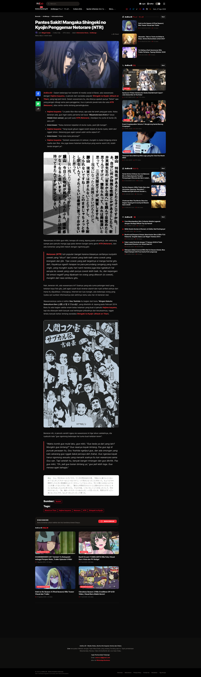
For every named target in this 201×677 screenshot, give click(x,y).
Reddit (58, 501)
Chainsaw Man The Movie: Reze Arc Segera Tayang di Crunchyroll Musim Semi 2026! (135, 203)
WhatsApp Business (103, 660)
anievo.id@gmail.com (102, 657)
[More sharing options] (38, 108)
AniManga (46, 16)
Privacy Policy (137, 672)
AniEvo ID (134, 17)
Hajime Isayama (57, 96)
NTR (112, 102)
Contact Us (146, 672)
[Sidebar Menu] (164, 4)
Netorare (48, 105)
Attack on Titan (101, 314)
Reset (117, 34)
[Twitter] (133, 9)
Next (163, 17)
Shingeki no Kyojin (101, 96)
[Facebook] (130, 9)
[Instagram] (127, 9)
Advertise (120, 672)
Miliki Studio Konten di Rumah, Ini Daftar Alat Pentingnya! (145, 229)
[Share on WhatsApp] (38, 103)
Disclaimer (154, 672)
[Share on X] (38, 98)
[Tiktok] (137, 9)
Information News (57, 16)
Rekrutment (128, 672)
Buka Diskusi (109, 521)
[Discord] (143, 9)
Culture (126, 88)
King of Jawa (46, 33)
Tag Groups (162, 672)
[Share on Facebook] (38, 93)
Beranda (37, 16)
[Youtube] (140, 9)
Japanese (127, 151)
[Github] (147, 9)
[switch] (157, 4)
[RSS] (150, 9)
